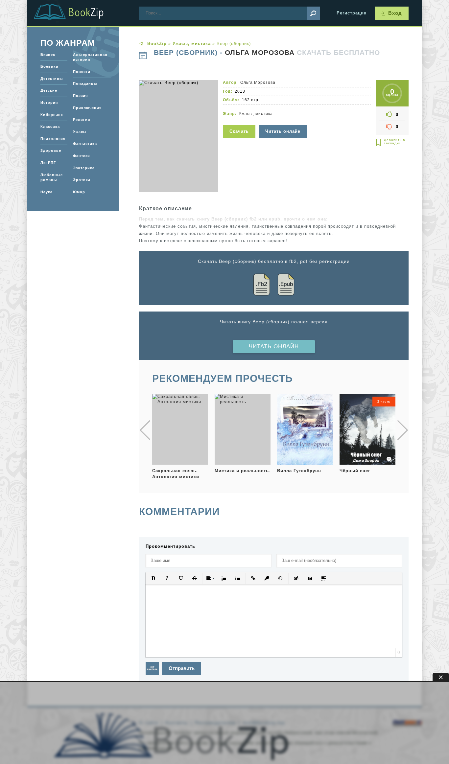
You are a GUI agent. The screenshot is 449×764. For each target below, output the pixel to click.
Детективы (51, 79)
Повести (81, 72)
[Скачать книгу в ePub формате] (285, 285)
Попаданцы (85, 83)
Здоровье (50, 150)
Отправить (182, 668)
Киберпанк (51, 115)
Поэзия (80, 96)
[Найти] (313, 13)
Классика (50, 126)
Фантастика (85, 144)
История (49, 102)
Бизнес (47, 55)
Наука (46, 192)
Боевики (49, 66)
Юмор (79, 192)
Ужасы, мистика (256, 113)
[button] (153, 578)
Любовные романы (51, 177)
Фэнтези (81, 156)
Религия (81, 120)
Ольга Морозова (260, 53)
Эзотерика (84, 168)
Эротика (81, 180)
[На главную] (76, 13)
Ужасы (79, 132)
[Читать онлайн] (284, 120)
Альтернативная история (90, 57)
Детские (48, 90)
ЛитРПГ (48, 163)
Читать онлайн (274, 346)
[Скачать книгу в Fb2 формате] (261, 285)
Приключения (87, 108)
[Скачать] (240, 120)
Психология (52, 139)
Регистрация (352, 13)
